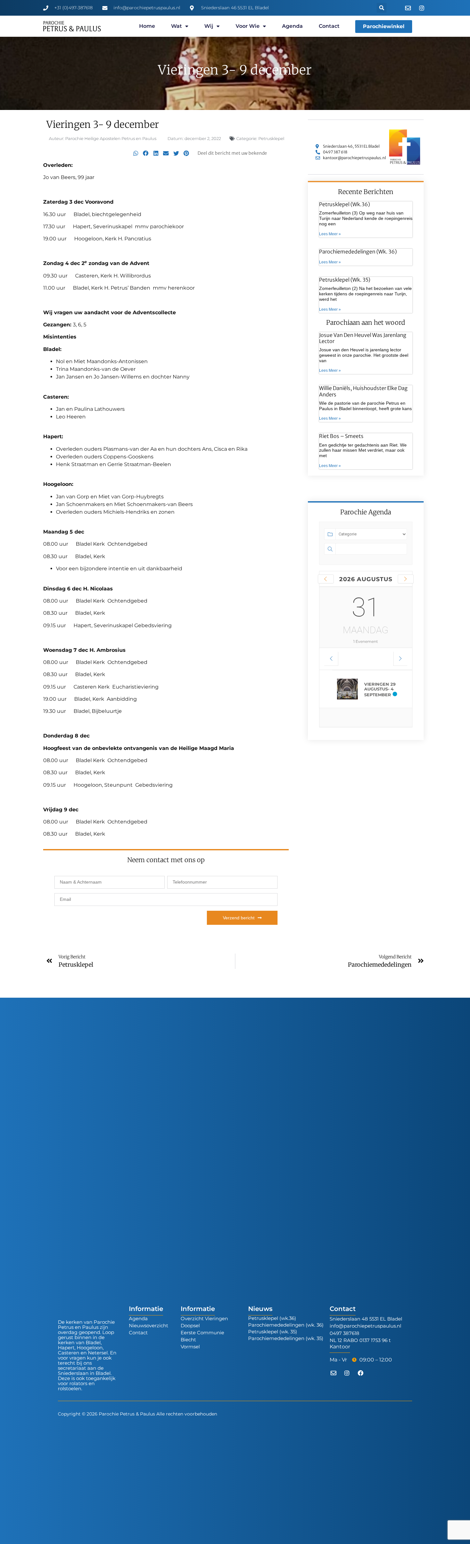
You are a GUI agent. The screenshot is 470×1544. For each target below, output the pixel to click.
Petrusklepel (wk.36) (344, 204)
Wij (208, 26)
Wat (176, 26)
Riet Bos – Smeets (341, 436)
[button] (382, 8)
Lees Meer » (330, 234)
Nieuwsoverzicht (148, 1325)
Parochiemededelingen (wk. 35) (285, 1338)
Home (147, 26)
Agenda (292, 26)
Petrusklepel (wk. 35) (344, 280)
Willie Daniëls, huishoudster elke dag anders (363, 391)
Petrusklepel (271, 138)
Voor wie (248, 26)
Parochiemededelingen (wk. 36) (358, 251)
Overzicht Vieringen (204, 1318)
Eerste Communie (202, 1333)
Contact (329, 26)
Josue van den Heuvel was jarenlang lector (362, 338)
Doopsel (190, 1325)
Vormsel (190, 1347)
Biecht (188, 1340)
